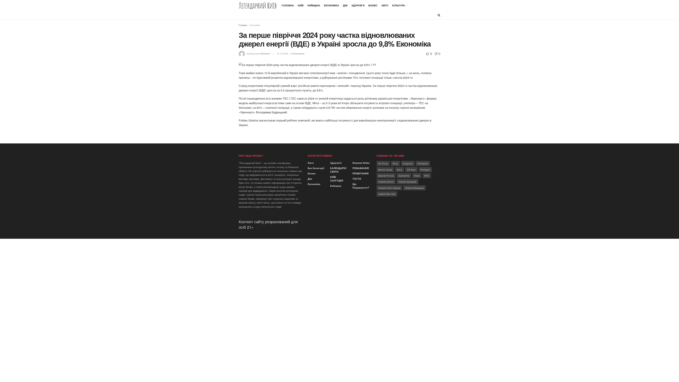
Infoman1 (265, 53)
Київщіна (313, 5)
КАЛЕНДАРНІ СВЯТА (338, 169)
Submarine (404, 175)
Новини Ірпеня (386, 181)
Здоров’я (357, 5)
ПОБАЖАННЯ (360, 168)
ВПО (426, 175)
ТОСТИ (356, 178)
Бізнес (373, 5)
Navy (399, 169)
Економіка (331, 5)
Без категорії (316, 168)
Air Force (383, 163)
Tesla (417, 175)
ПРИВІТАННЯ (360, 173)
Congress (408, 163)
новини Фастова (386, 193)
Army (395, 163)
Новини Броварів (407, 181)
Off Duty (411, 169)
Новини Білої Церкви (389, 187)
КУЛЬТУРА (398, 5)
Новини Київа (361, 162)
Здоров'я (336, 162)
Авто (384, 5)
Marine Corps (385, 169)
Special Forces (386, 175)
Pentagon (425, 169)
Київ (301, 5)
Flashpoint (422, 163)
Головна (288, 5)
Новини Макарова (414, 187)
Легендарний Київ (258, 5)
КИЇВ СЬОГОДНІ (336, 178)
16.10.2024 (282, 53)
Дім (345, 5)
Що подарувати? (360, 185)
